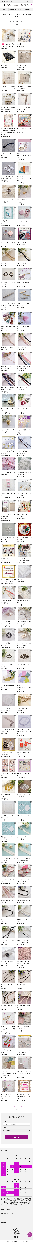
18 (18, 1106)
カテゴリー (5, 1128)
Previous (1, 9)
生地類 (4, 9)
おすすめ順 (12, 21)
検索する (16, 1137)
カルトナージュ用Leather (15, 9)
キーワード (5, 1121)
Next (31, 9)
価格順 (17, 21)
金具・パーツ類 (27, 9)
